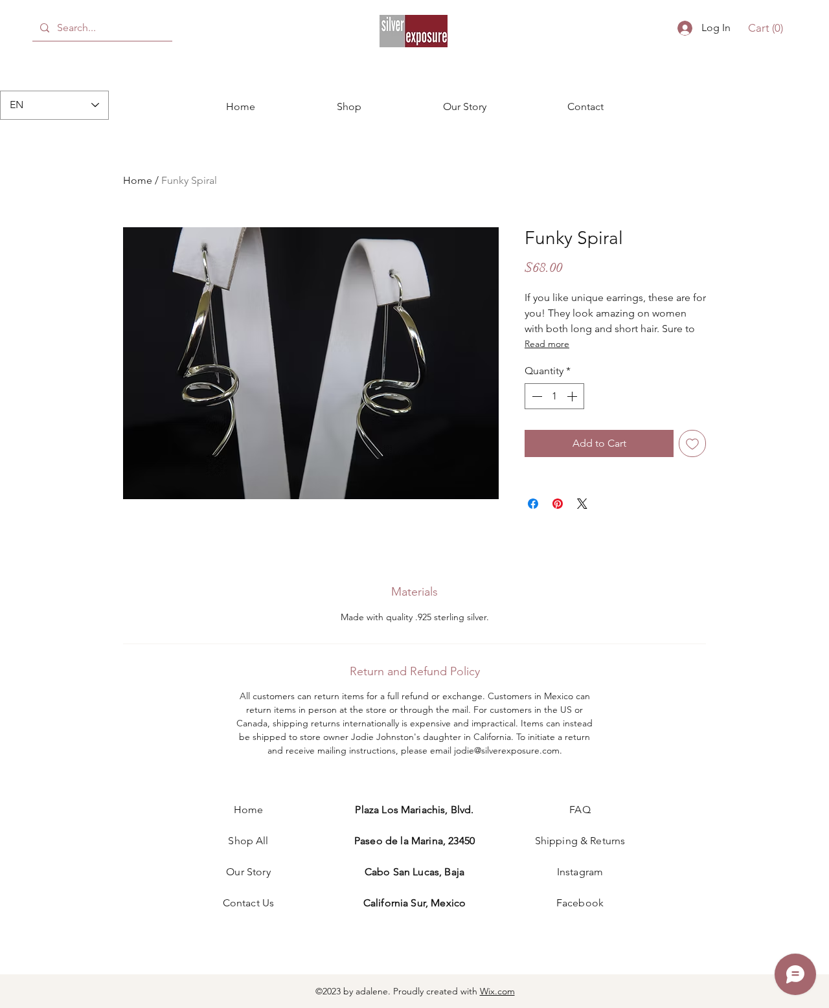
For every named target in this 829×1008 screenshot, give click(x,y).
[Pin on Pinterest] (557, 503)
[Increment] (573, 396)
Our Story (248, 872)
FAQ (579, 809)
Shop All (248, 840)
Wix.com (497, 991)
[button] (766, 27)
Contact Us (249, 903)
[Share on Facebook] (533, 503)
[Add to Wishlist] (692, 443)
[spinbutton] (554, 396)
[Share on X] (582, 503)
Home (137, 180)
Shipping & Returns (580, 840)
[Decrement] (536, 396)
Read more (547, 344)
